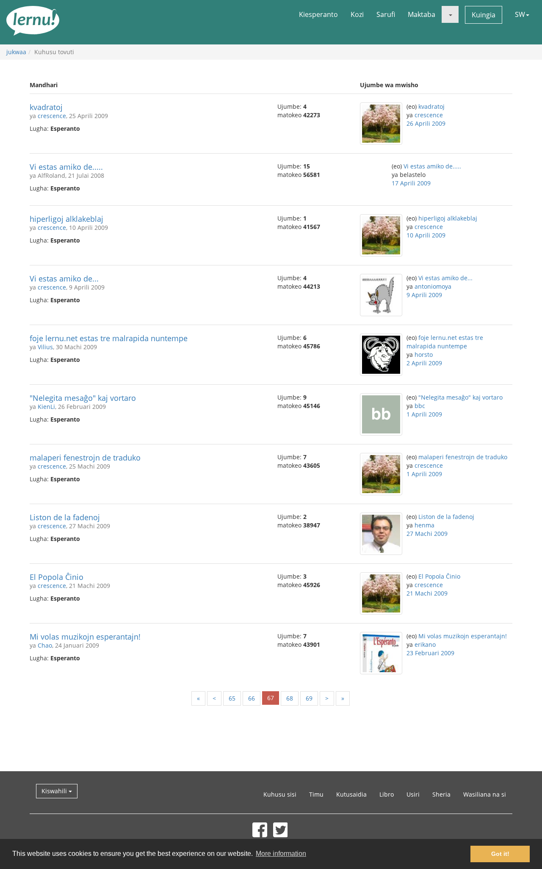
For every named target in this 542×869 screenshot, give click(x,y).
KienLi (46, 407)
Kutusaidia (351, 794)
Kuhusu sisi (279, 794)
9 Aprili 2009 (424, 295)
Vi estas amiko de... (64, 278)
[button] (450, 14)
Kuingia (483, 14)
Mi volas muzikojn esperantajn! (85, 637)
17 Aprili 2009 (411, 183)
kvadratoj (46, 107)
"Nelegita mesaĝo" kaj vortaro (83, 398)
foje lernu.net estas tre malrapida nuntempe (109, 338)
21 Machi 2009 (427, 593)
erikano (425, 644)
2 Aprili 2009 (424, 363)
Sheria (441, 794)
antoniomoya (433, 286)
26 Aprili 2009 (425, 123)
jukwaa (16, 52)
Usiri (413, 794)
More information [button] (281, 853)
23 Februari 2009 (430, 653)
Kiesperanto (318, 14)
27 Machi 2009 (427, 534)
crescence (52, 116)
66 (251, 698)
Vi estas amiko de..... (66, 167)
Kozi (357, 14)
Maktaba (421, 14)
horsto (424, 354)
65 (232, 698)
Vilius (45, 347)
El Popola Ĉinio (56, 577)
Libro (386, 794)
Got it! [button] (500, 853)
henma (424, 525)
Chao (45, 645)
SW (520, 14)
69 (309, 698)
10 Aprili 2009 (425, 235)
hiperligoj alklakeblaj (66, 219)
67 (270, 698)
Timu (316, 794)
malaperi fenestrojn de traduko (85, 457)
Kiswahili (55, 791)
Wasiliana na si (484, 794)
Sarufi (385, 14)
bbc (420, 406)
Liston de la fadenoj (65, 517)
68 (289, 698)
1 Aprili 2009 (424, 414)
